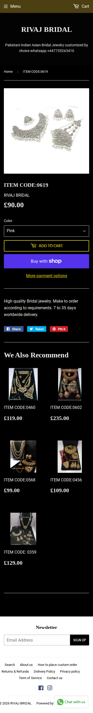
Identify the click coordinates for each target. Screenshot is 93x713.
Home (8, 71)
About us (26, 665)
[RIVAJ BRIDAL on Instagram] (49, 688)
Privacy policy (70, 671)
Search (10, 665)
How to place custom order (57, 665)
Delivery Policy (44, 671)
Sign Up (79, 640)
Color (8, 221)
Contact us (55, 678)
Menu (15, 6)
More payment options (46, 275)
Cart (85, 6)
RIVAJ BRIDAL (46, 29)
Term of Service (30, 678)
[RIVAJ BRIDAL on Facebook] (41, 688)
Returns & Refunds (15, 671)
